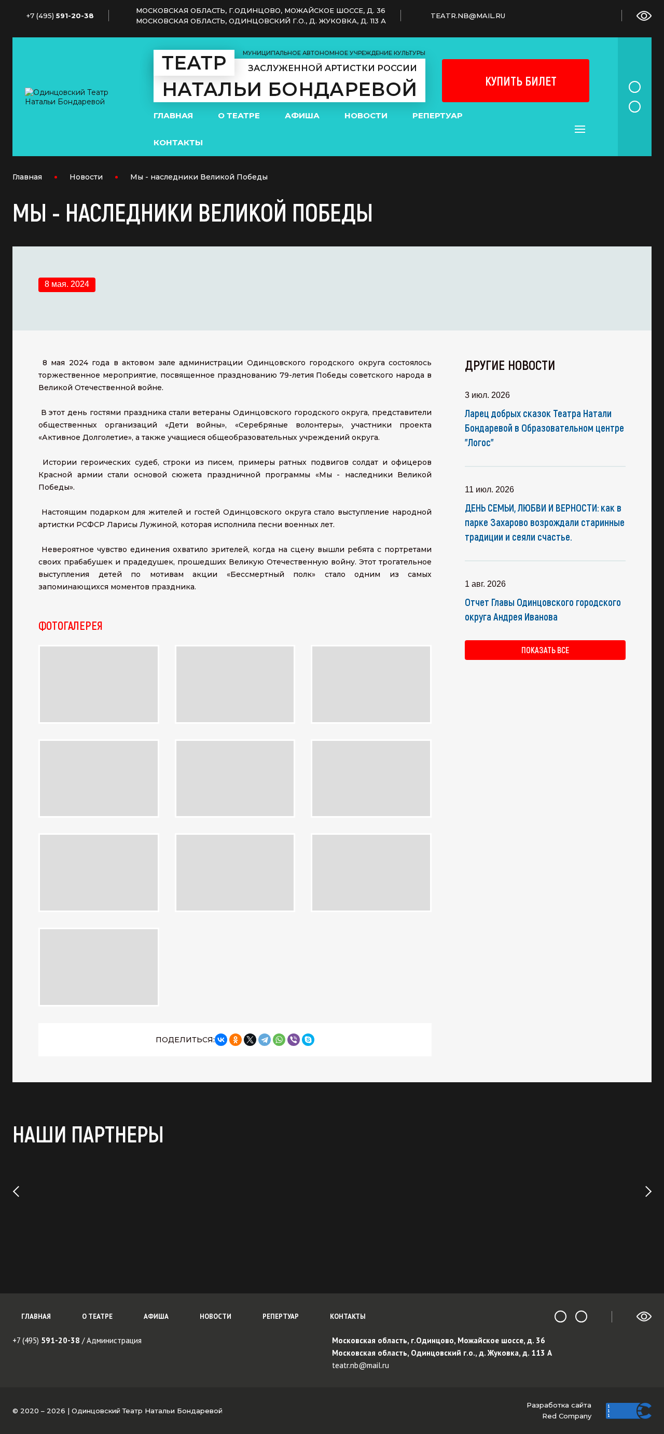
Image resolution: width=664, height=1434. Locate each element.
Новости (366, 115)
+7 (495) (46, 1340)
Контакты (178, 142)
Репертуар (437, 115)
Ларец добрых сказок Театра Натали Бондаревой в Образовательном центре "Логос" (544, 427)
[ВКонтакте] (221, 1039)
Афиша (302, 115)
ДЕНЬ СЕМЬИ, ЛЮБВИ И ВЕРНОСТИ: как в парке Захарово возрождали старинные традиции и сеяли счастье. (545, 522)
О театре (239, 115)
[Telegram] (264, 1039)
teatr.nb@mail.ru (360, 1365)
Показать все (545, 650)
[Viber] (293, 1039)
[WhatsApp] (279, 1039)
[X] (250, 1039)
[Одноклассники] (235, 1039)
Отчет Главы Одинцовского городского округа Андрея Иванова (543, 609)
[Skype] (308, 1039)
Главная (173, 115)
